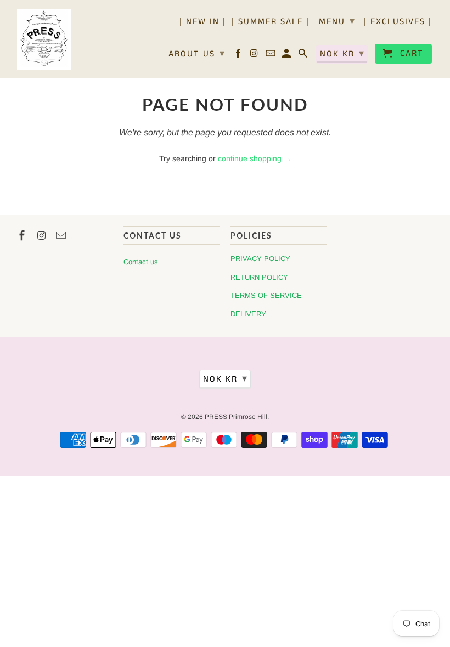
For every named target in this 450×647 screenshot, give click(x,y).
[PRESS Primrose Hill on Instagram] (255, 56)
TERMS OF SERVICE (266, 295)
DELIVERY (248, 314)
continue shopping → (254, 158)
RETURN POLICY (259, 277)
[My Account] (287, 56)
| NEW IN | (202, 22)
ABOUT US (197, 54)
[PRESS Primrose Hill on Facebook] (239, 56)
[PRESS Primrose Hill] (44, 39)
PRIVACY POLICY (260, 258)
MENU (337, 21)
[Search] (304, 56)
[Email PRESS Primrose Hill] (271, 56)
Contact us (140, 262)
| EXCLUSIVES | (398, 22)
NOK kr (342, 54)
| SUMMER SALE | (271, 22)
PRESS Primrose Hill (236, 417)
